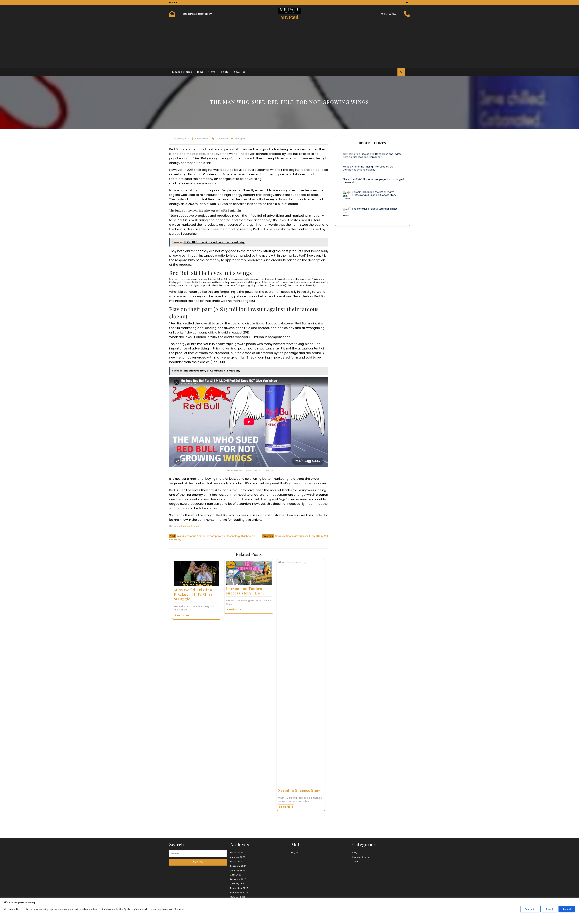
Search (198, 862)
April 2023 (235, 874)
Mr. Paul (289, 17)
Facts (225, 72)
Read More (182, 615)
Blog (200, 72)
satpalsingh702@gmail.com (197, 13)
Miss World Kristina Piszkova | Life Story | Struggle (194, 594)
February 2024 (238, 865)
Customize (530, 909)
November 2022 (239, 892)
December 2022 (239, 888)
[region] (289, 906)
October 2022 (238, 897)
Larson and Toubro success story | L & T (245, 590)
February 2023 (238, 879)
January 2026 (237, 857)
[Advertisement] (289, 43)
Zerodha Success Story (299, 790)
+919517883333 (388, 13)
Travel (212, 72)
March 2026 (236, 852)
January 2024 (237, 870)
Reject (549, 909)
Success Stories (181, 72)
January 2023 (237, 883)
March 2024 (236, 861)
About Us (240, 72)
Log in (294, 852)
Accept (567, 909)
